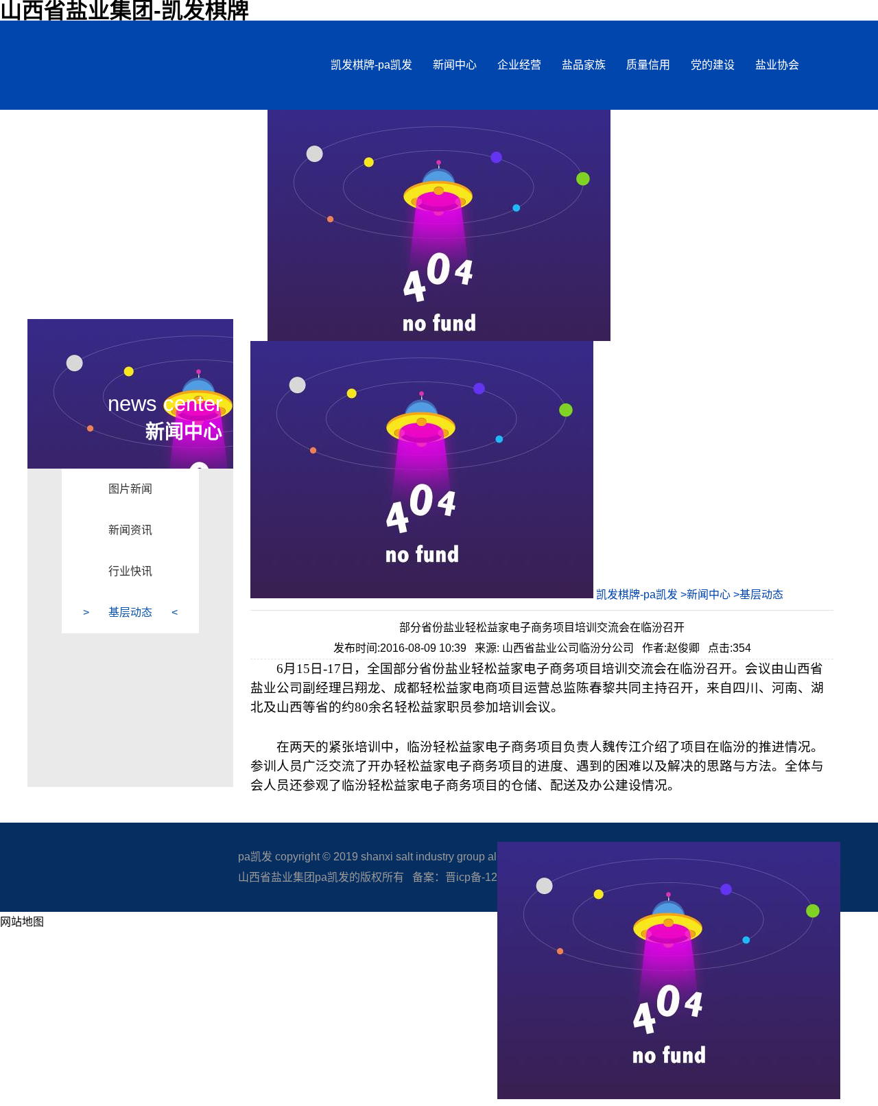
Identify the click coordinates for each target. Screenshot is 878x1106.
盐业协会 (777, 65)
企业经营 (519, 65)
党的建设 (713, 65)
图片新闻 (130, 489)
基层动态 (130, 612)
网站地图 (22, 922)
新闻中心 (455, 65)
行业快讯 (130, 571)
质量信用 (648, 65)
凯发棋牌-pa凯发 (371, 65)
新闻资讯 (130, 530)
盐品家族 (584, 65)
